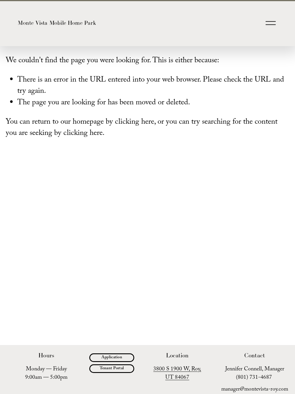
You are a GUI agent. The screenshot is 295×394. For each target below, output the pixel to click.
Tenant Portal (112, 368)
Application (111, 357)
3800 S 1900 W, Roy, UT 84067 (177, 373)
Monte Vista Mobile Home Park (57, 22)
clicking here (134, 122)
